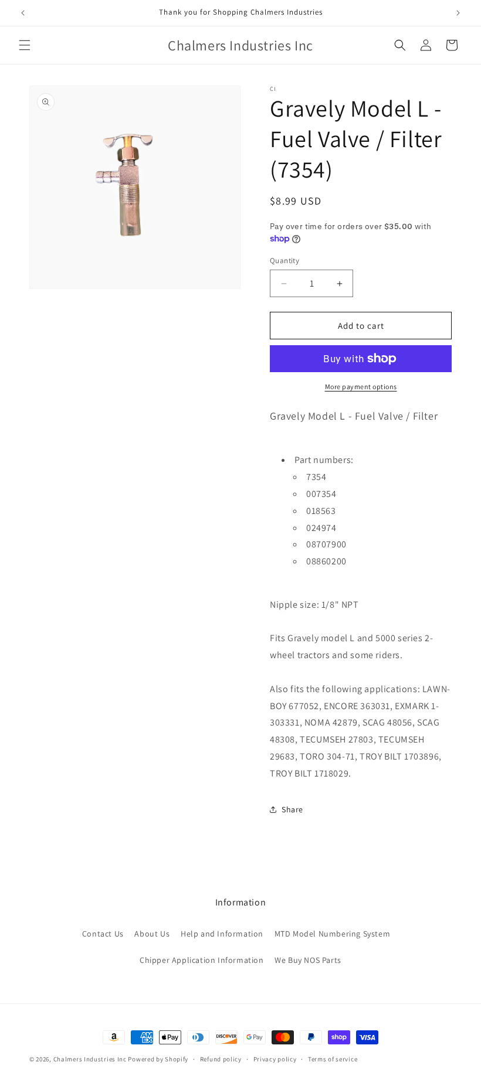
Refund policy (221, 1059)
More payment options (361, 386)
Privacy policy (275, 1059)
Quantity (284, 260)
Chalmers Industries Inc (90, 1059)
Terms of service (332, 1059)
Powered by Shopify (158, 1059)
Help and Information (222, 933)
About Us (152, 933)
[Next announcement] (458, 13)
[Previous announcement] (23, 13)
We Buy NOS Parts (308, 960)
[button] (25, 45)
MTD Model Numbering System (333, 933)
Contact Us (103, 933)
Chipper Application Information (202, 960)
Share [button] (292, 809)
